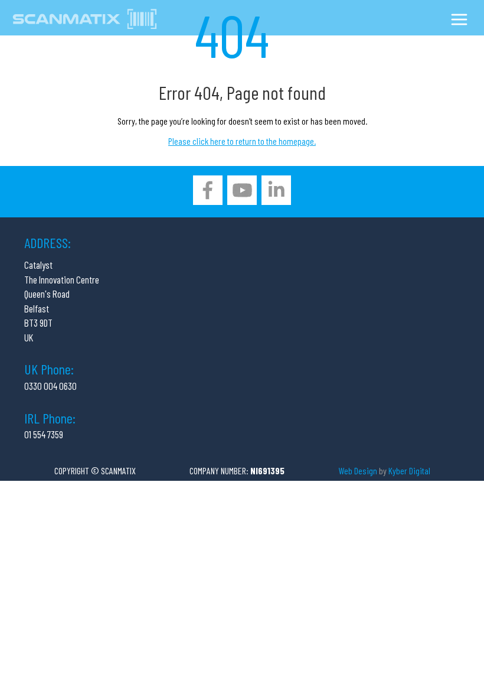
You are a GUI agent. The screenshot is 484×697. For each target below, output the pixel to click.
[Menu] (460, 21)
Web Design (358, 470)
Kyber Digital (409, 470)
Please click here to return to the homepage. (242, 140)
